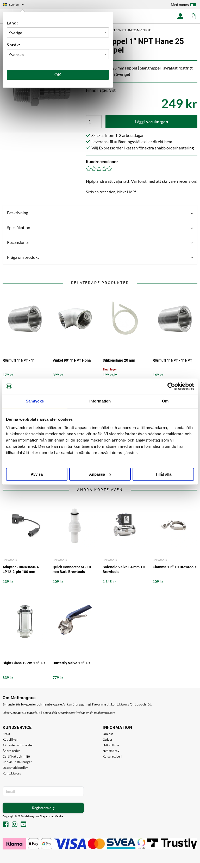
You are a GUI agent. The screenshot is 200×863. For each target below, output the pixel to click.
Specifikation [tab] (18, 227)
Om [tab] (165, 401)
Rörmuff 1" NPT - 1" (18, 360)
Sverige (16, 5)
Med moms (180, 4)
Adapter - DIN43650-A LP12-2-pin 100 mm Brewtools (21, 569)
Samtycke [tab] (35, 401)
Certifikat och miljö (16, 756)
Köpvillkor (10, 739)
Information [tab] (100, 401)
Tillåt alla (163, 474)
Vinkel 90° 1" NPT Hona (72, 360)
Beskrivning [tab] (17, 212)
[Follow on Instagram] (14, 825)
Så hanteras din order (18, 745)
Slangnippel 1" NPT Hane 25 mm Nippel (124, 30)
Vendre (59, 816)
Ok (57, 74)
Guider (108, 739)
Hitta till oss (111, 745)
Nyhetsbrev (111, 751)
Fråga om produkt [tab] (23, 257)
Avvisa (37, 474)
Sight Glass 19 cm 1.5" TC (24, 663)
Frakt (6, 734)
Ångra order (11, 751)
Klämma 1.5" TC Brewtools (174, 567)
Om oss (108, 734)
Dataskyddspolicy (15, 768)
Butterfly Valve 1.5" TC (71, 663)
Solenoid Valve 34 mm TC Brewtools (124, 569)
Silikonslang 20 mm (119, 360)
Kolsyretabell (112, 756)
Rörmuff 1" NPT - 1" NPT (172, 360)
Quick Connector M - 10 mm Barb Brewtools (72, 569)
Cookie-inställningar (17, 762)
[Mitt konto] (180, 16)
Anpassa (97, 474)
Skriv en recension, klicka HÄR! (111, 192)
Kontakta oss (12, 773)
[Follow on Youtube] (23, 825)
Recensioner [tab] (18, 242)
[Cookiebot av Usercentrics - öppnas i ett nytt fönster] (171, 386)
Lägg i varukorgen (151, 121)
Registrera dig (43, 807)
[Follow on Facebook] (5, 825)
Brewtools (10, 560)
